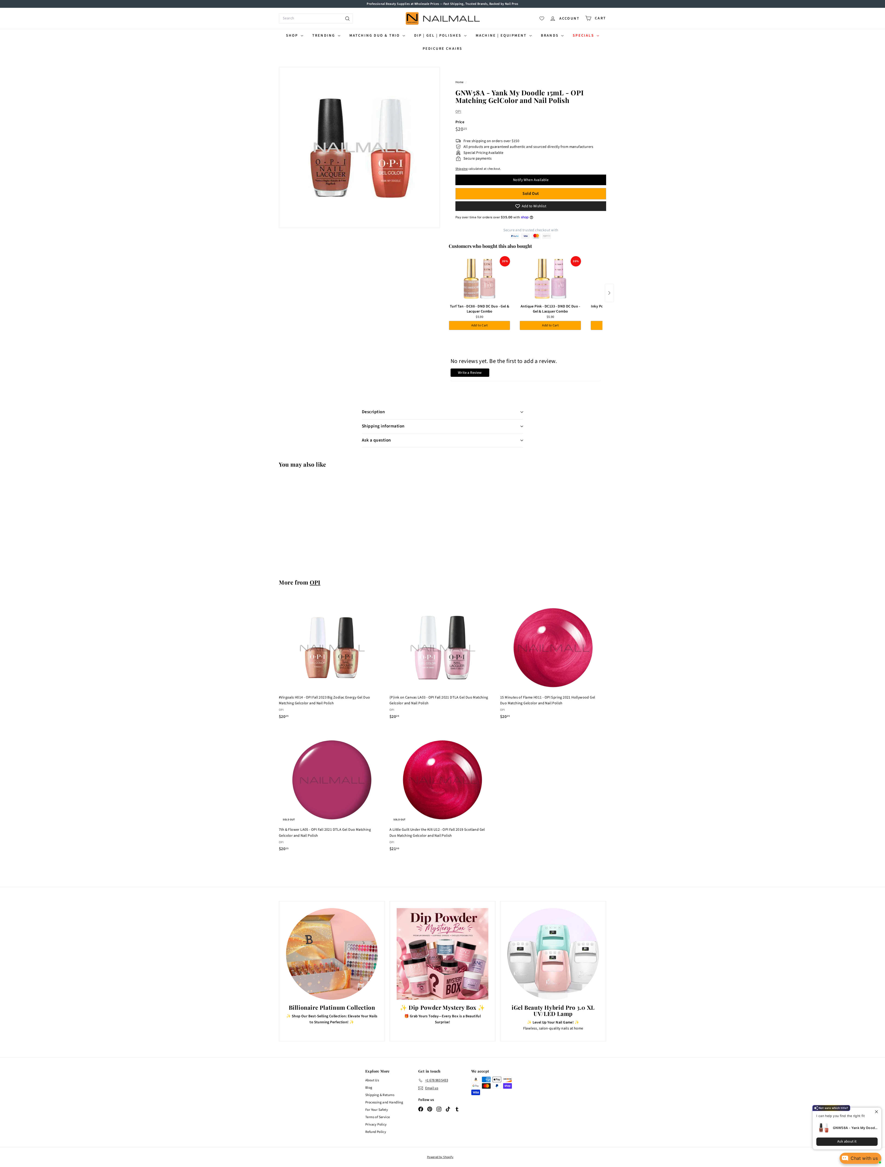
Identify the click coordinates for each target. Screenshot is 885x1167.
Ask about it (843, 1141)
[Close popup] (873, 1111)
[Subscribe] (425, 602)
